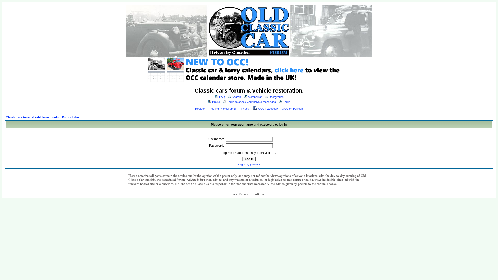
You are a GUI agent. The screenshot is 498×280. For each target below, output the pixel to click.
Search (236, 97)
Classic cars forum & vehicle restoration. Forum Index (42, 117)
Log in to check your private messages (251, 101)
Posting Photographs (223, 108)
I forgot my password (249, 164)
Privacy (244, 108)
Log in (286, 101)
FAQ (222, 97)
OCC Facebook (268, 108)
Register (200, 108)
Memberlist (255, 97)
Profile (216, 101)
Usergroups (276, 97)
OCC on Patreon (292, 108)
